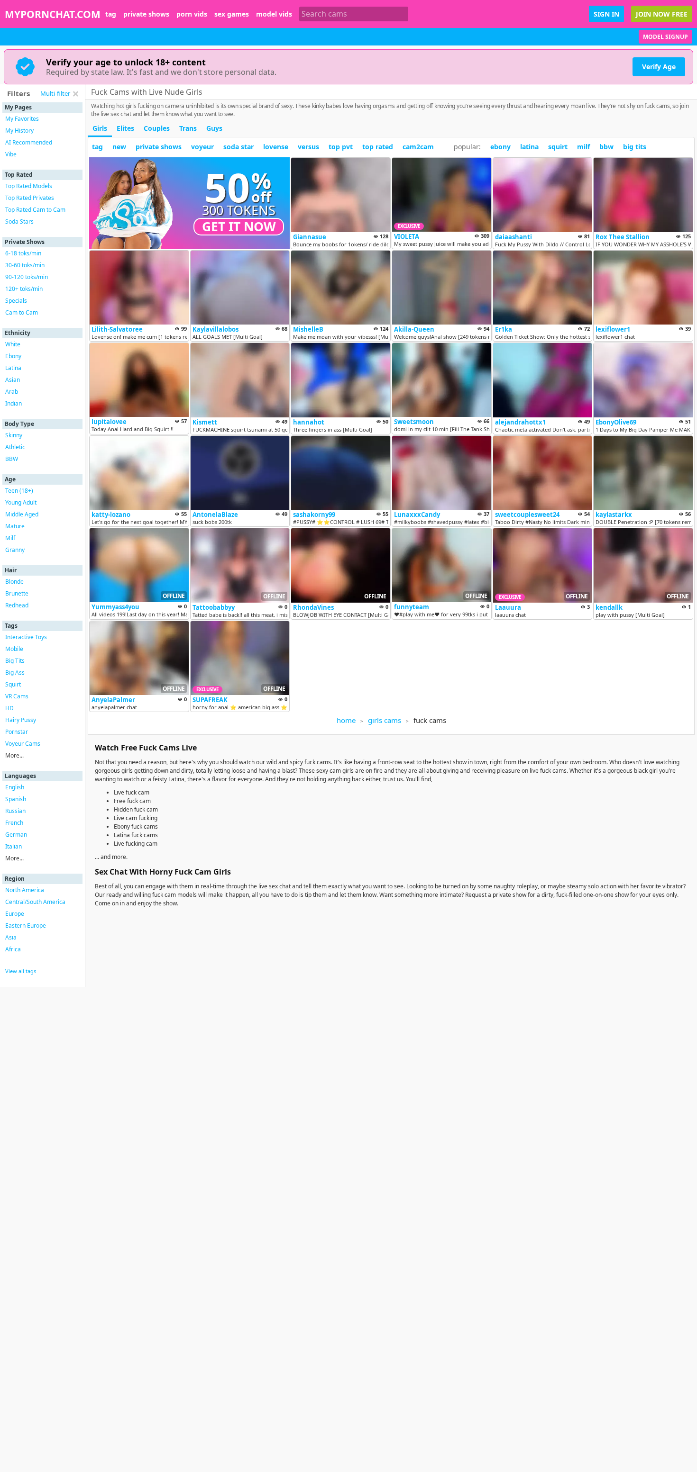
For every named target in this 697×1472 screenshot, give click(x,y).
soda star (238, 146)
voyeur (202, 146)
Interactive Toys (26, 637)
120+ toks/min (24, 289)
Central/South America (35, 902)
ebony (500, 146)
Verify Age (659, 66)
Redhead (16, 605)
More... (14, 755)
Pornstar (16, 732)
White (12, 344)
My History (19, 130)
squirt (558, 146)
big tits (634, 146)
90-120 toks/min (26, 277)
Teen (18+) (19, 491)
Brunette (16, 593)
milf (583, 146)
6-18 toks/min (23, 253)
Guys (214, 128)
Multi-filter (55, 93)
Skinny (13, 435)
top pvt (341, 146)
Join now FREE (662, 13)
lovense (275, 146)
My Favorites (22, 119)
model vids (274, 14)
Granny (15, 550)
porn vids (191, 14)
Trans (188, 128)
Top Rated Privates (29, 198)
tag (110, 14)
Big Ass (15, 672)
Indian (13, 403)
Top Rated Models (28, 186)
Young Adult (21, 502)
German (16, 835)
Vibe (11, 154)
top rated (377, 146)
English (14, 787)
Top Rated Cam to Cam (35, 210)
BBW (11, 459)
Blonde (14, 582)
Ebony (13, 356)
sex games (231, 14)
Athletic (15, 447)
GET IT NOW (239, 226)
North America (24, 890)
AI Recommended (28, 142)
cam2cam (418, 146)
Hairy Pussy (20, 720)
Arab (11, 392)
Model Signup (665, 37)
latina (529, 146)
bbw (606, 146)
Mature (15, 526)
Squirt (13, 684)
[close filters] (75, 94)
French (14, 823)
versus (308, 146)
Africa (13, 949)
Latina (13, 368)
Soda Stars (19, 221)
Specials (16, 301)
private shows (146, 14)
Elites (125, 128)
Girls (99, 128)
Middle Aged (21, 514)
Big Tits (15, 661)
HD (9, 708)
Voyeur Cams (22, 744)
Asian (12, 380)
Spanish (15, 799)
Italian (13, 846)
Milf (10, 538)
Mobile (14, 649)
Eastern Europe (25, 925)
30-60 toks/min (25, 265)
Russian (15, 811)
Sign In (606, 13)
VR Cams (16, 696)
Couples (157, 128)
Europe (14, 914)
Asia (11, 937)
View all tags (20, 971)
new (119, 146)
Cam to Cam (21, 312)
